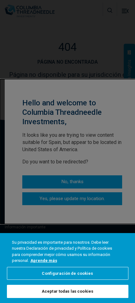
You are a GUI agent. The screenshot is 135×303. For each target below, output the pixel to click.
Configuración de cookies (67, 273)
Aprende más (43, 260)
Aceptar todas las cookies (67, 291)
